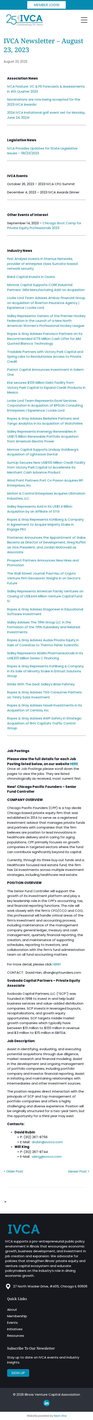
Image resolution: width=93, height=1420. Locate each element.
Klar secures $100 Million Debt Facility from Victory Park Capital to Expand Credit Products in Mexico (46, 387)
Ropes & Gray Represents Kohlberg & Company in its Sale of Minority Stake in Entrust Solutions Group (45, 671)
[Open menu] (84, 20)
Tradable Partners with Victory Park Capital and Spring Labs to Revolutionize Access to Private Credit (45, 356)
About (12, 1309)
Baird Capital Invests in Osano (31, 276)
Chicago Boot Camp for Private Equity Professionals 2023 (44, 225)
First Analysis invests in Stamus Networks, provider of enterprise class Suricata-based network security (42, 263)
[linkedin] (46, 1403)
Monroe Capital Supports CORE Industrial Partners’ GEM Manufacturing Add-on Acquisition (46, 287)
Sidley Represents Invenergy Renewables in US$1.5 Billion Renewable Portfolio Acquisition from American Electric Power (43, 436)
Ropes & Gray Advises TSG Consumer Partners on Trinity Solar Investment (44, 694)
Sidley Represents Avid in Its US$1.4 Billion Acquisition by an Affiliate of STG (39, 509)
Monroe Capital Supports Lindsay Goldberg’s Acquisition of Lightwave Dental (43, 452)
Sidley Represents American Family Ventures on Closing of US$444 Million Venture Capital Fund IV (45, 596)
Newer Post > (78, 1171)
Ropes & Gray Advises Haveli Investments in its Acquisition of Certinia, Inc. (44, 707)
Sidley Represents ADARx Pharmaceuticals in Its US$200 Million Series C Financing (45, 655)
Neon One (60, 1416)
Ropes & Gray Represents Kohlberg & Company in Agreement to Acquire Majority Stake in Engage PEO (45, 524)
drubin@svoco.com (47, 1142)
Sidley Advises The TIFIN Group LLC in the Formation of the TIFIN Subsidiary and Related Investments (43, 627)
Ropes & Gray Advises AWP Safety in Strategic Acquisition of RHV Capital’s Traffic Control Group (44, 723)
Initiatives (14, 1329)
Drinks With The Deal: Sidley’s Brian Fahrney (41, 684)
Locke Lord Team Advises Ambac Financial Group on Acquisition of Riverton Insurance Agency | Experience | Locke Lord (46, 303)
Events (12, 1322)
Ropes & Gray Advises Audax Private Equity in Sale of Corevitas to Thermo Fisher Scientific (43, 642)
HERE (56, 964)
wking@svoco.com (47, 1156)
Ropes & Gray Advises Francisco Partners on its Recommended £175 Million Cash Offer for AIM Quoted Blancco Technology (44, 338)
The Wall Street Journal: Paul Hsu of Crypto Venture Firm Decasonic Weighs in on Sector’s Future (43, 578)
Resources (15, 1335)
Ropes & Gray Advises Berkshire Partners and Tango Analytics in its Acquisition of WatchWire (45, 421)
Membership (17, 1316)
